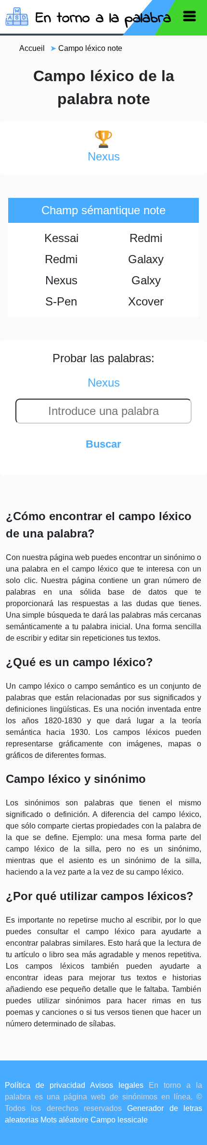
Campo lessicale (119, 1120)
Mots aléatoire (64, 1120)
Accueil (32, 48)
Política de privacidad (45, 1085)
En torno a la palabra (103, 18)
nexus (104, 156)
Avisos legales (116, 1085)
